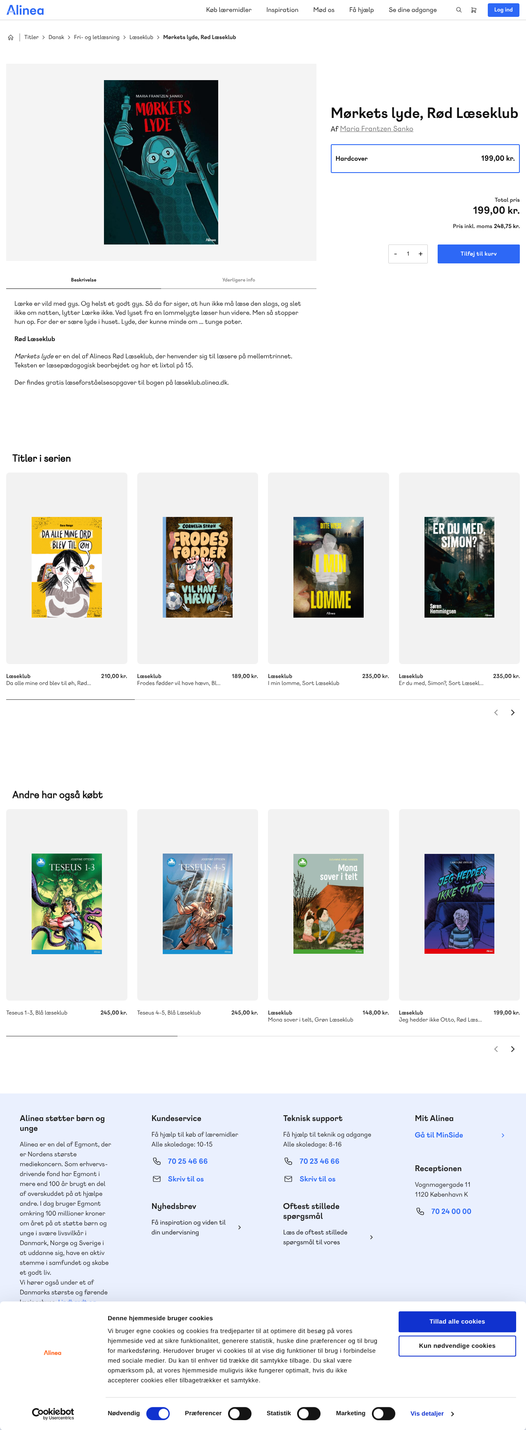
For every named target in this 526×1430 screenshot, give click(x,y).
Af (335, 129)
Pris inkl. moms (472, 226)
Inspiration (282, 9)
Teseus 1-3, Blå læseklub (66, 905)
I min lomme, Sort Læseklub (328, 568)
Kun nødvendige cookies (457, 1345)
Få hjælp (361, 9)
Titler (31, 37)
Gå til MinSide (439, 1135)
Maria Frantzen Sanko (376, 129)
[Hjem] (25, 10)
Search (459, 9)
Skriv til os (186, 1179)
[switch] (239, 1413)
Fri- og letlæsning (97, 37)
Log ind (503, 10)
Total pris (507, 200)
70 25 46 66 (188, 1161)
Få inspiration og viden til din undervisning (189, 1227)
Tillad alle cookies (457, 1321)
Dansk (56, 37)
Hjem (10, 37)
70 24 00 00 (451, 1211)
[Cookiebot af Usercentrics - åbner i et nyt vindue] (53, 1414)
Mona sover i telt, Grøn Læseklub (328, 905)
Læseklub (141, 37)
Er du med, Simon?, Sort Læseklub (459, 568)
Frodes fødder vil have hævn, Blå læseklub (197, 568)
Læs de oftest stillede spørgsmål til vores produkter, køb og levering (321, 1237)
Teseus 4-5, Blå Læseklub (197, 905)
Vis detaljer (427, 1413)
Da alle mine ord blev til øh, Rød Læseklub (66, 568)
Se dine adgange (413, 9)
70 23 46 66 (319, 1161)
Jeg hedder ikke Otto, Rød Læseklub (459, 905)
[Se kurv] (473, 9)
